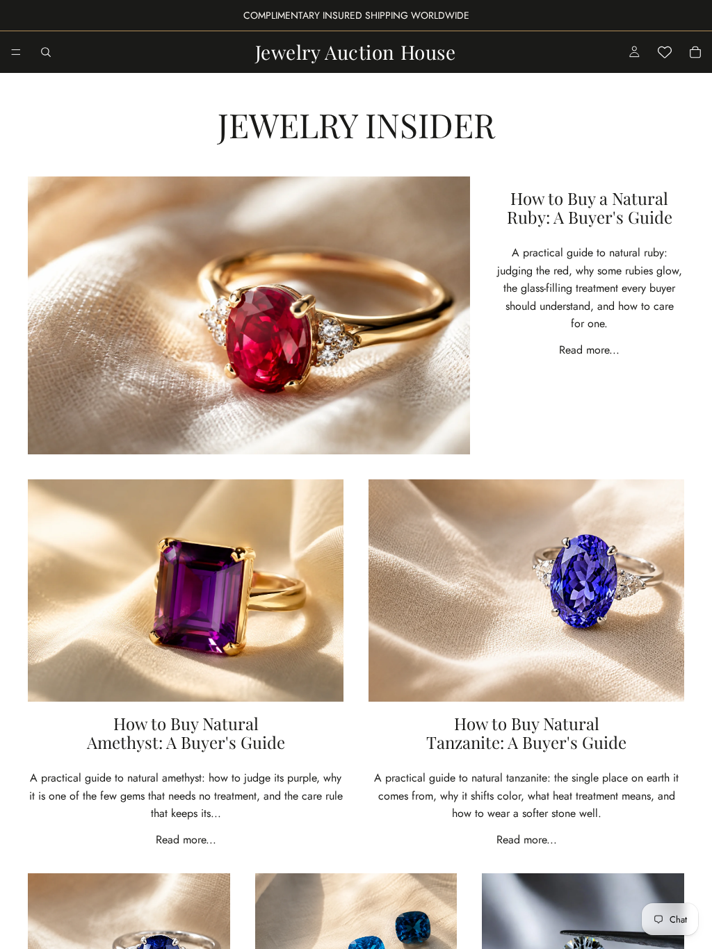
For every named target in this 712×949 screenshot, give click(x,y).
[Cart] (695, 52)
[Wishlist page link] (665, 52)
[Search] (46, 52)
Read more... (589, 350)
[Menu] (16, 52)
